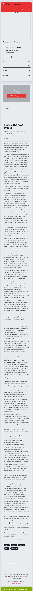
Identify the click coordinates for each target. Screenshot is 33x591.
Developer (14, 548)
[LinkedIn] (27, 138)
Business (12, 132)
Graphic (21, 545)
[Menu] (29, 9)
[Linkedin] (24, 9)
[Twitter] (22, 9)
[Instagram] (26, 9)
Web (6, 548)
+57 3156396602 (10, 53)
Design (14, 545)
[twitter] (15, 57)
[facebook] (7, 57)
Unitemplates (16, 583)
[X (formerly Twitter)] (23, 138)
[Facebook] (20, 9)
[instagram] (10, 57)
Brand (6, 545)
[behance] (4, 57)
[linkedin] (12, 57)
